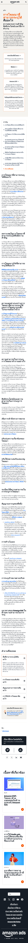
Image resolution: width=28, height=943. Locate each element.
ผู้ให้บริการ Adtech (17, 517)
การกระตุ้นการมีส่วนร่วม (16, 191)
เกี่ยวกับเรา (14, 904)
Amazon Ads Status (14, 922)
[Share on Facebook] (7, 757)
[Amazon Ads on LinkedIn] (5, 899)
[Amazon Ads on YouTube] (18, 899)
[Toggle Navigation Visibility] (2, 2)
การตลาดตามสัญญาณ (8, 217)
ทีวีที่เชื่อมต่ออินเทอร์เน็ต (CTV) (10, 269)
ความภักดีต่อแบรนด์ (7, 454)
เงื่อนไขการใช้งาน (14, 908)
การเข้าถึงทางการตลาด (19, 342)
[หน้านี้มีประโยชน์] (20, 750)
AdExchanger (5, 731)
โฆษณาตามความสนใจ (14, 915)
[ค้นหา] (26, 2)
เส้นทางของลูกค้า (15, 535)
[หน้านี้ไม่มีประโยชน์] (7, 750)
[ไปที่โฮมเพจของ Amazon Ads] (14, 934)
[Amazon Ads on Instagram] (13, 899)
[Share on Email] (20, 757)
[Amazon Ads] (13, 2)
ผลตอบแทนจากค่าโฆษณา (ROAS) (14, 481)
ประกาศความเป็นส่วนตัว (14, 911)
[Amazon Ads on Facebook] (22, 899)
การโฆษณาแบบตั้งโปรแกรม (9, 313)
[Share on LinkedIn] (16, 757)
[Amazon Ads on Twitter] (9, 899)
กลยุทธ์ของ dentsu (9, 522)
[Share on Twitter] (11, 757)
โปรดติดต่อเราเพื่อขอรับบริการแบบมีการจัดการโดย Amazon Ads (15, 712)
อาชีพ (14, 925)
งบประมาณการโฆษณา (10, 434)
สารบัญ (5, 122)
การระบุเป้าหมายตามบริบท (9, 581)
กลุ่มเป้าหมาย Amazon (15, 558)
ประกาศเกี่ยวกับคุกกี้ (14, 918)
